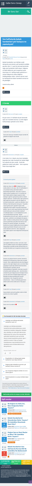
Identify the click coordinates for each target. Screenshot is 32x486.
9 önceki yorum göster (9, 179)
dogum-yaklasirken (17, 413)
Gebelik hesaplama (6, 465)
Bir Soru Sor (13, 11)
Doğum (16, 438)
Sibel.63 (9, 440)
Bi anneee (16, 411)
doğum (9, 413)
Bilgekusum (17, 428)
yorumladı (18, 131)
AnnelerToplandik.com (6, 467)
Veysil (15, 454)
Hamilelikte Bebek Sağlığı (20, 426)
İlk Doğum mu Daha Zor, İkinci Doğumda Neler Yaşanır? (16, 406)
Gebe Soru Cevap (14, 3)
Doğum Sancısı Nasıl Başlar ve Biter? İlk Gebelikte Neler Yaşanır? (17, 434)
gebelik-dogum (11, 442)
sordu (11, 58)
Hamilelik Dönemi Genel (14, 57)
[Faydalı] (6, 353)
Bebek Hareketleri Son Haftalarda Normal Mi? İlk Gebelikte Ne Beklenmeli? (17, 449)
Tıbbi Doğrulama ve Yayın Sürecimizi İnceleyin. (19, 388)
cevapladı (20, 114)
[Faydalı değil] (10, 353)
